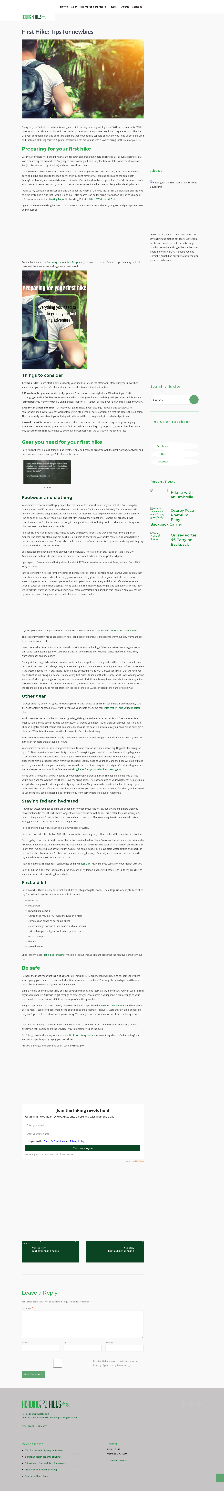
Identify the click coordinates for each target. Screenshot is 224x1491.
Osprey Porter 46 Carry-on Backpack (183, 540)
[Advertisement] (83, 237)
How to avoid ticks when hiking (41, 1469)
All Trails (111, 199)
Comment (27, 1308)
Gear (74, 6)
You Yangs (52, 262)
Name (26, 1342)
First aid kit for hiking (53, 954)
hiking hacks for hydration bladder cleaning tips (96, 769)
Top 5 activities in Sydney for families (44, 1450)
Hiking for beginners (93, 6)
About (125, 6)
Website (109, 1342)
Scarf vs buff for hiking (36, 1476)
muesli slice (84, 863)
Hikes (112, 6)
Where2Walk (95, 199)
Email (67, 1342)
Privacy (42, 1426)
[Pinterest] (198, 1403)
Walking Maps (56, 199)
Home (64, 6)
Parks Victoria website (112, 1005)
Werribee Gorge (70, 262)
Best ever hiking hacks (81, 1035)
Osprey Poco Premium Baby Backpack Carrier (172, 517)
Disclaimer (28, 1426)
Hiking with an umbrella (182, 494)
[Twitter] (190, 1403)
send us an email (118, 1460)
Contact (137, 6)
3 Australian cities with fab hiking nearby (45, 1463)
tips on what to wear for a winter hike (117, 630)
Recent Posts (163, 482)
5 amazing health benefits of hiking (43, 1456)
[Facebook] (182, 1403)
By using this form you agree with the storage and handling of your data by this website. (116, 1363)
